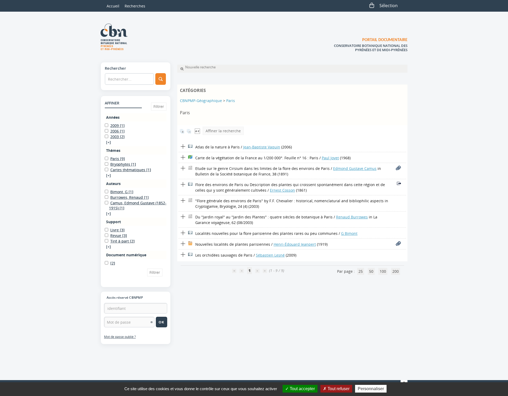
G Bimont (349, 233)
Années (113, 117)
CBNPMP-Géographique (201, 100)
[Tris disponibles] (197, 130)
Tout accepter (302, 388)
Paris (230, 100)
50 (371, 271)
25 (361, 271)
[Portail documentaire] (116, 37)
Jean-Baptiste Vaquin (261, 146)
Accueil (113, 5)
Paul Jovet (330, 157)
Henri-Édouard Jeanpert (295, 244)
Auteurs (113, 183)
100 (383, 271)
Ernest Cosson (282, 190)
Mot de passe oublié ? (120, 337)
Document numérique (126, 254)
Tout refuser (338, 388)
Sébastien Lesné (270, 255)
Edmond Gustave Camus (355, 168)
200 (395, 271)
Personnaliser (371, 388)
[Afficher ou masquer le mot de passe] (151, 322)
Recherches (135, 5)
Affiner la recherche (223, 130)
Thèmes (113, 150)
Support (113, 221)
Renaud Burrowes (352, 216)
